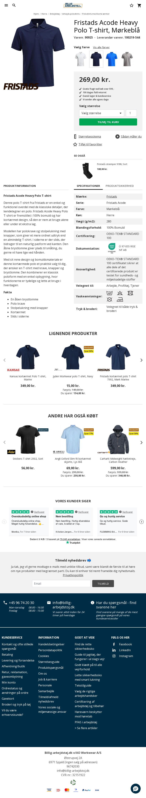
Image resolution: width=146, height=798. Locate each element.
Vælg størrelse (89, 106)
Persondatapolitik (50, 650)
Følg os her (120, 637)
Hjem (36, 13)
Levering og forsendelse (18, 660)
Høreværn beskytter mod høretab (88, 714)
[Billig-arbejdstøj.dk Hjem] (73, 5)
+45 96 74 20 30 (21, 602)
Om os (42, 674)
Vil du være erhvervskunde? (12, 712)
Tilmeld (103, 583)
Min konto (9, 682)
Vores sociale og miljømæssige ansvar (52, 709)
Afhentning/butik (13, 666)
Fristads (111, 196)
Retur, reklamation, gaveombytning (15, 674)
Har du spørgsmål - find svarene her (116, 604)
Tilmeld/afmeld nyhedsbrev (48, 699)
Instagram (125, 656)
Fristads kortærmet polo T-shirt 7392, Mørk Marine (118, 378)
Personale (45, 685)
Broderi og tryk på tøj (16, 704)
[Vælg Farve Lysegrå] (127, 60)
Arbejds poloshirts (71, 13)
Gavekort (8, 699)
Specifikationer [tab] (88, 185)
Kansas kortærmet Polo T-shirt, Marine (28, 378)
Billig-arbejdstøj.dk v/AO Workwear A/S (73, 753)
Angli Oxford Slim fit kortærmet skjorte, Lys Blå (73, 460)
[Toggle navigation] (6, 5)
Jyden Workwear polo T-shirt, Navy (73, 376)
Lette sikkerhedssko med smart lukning (88, 677)
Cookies (43, 656)
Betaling (7, 655)
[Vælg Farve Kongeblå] (112, 60)
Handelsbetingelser (51, 644)
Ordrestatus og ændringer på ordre (15, 690)
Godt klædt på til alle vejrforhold (88, 667)
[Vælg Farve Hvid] (81, 60)
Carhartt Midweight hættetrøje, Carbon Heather (118, 460)
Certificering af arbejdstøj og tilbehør (89, 704)
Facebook (125, 644)
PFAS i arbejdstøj (86, 722)
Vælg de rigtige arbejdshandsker (86, 693)
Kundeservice (12, 637)
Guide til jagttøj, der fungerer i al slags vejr (90, 657)
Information (48, 637)
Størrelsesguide (48, 662)
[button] (136, 789)
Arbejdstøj (55, 13)
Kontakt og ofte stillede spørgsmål (17, 646)
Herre (44, 13)
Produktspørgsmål (50, 668)
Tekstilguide (83, 685)
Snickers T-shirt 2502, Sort (28, 458)
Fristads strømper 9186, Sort (112, 164)
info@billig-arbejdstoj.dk (64, 604)
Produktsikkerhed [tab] (120, 185)
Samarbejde (46, 691)
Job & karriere (47, 679)
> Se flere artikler (86, 728)
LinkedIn (124, 650)
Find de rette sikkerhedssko (84, 646)
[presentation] (139, 360)
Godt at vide (85, 637)
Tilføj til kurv (108, 122)
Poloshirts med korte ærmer (96, 13)
